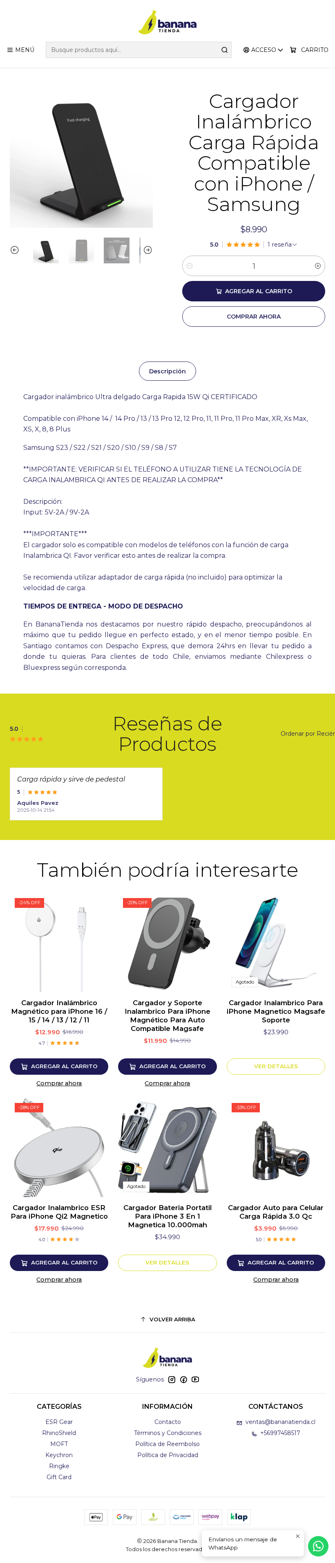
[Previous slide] (16, 250)
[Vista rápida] (93, 942)
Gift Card (59, 1477)
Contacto (167, 1422)
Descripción (167, 371)
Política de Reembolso (167, 1444)
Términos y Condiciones (167, 1433)
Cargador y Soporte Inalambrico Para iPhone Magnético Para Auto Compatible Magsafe (167, 1016)
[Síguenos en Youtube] (195, 1379)
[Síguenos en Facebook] (183, 1379)
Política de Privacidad (167, 1455)
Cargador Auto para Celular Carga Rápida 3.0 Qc (276, 1212)
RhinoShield (59, 1433)
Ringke (59, 1466)
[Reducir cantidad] (190, 266)
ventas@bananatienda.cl (280, 1422)
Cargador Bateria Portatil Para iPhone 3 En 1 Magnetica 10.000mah (167, 1216)
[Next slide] (147, 250)
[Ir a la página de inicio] (167, 22)
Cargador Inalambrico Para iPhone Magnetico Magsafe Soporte (276, 1011)
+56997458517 (280, 1433)
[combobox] (138, 50)
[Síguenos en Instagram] (172, 1379)
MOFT (59, 1444)
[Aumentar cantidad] (318, 266)
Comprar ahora (59, 1083)
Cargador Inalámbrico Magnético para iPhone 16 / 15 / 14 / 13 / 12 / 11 (59, 1011)
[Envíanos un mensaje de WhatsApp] (318, 1546)
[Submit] (225, 50)
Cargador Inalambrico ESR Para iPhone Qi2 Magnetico (59, 1212)
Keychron (59, 1455)
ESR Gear (59, 1422)
